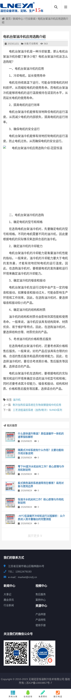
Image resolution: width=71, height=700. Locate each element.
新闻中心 (18, 18)
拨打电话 (58, 697)
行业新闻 (30, 18)
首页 (8, 18)
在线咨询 (28, 697)
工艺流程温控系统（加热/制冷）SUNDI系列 (37, 409)
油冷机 (17, 399)
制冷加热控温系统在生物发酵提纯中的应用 (37, 404)
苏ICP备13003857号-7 (38, 682)
